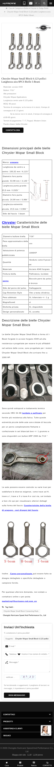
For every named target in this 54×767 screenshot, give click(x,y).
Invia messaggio (17, 695)
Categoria (18, 8)
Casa (11, 8)
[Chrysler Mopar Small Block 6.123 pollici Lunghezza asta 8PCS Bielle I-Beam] (27, 48)
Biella (26, 8)
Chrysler (9, 222)
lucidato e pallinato (32, 413)
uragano (14, 162)
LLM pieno (38, 755)
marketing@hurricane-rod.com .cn (19, 601)
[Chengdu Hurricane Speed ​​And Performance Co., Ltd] (9, 3)
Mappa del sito (19, 755)
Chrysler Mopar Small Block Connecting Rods (21, 611)
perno (6, 281)
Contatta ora (13, 130)
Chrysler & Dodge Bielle (39, 8)
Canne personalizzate (21, 574)
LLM (29, 755)
